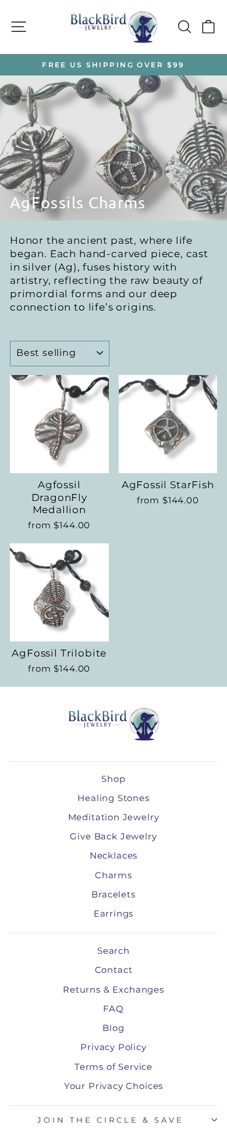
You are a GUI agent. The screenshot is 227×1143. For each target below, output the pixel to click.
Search (113, 950)
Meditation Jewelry (113, 817)
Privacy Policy (113, 1046)
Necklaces (113, 855)
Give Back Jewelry (113, 836)
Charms (113, 875)
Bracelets (113, 894)
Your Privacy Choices (114, 1085)
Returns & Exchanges (113, 989)
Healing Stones (113, 797)
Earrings (114, 913)
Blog (113, 1027)
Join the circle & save (110, 1119)
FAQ (113, 1008)
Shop (113, 778)
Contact (114, 969)
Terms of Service (113, 1066)
